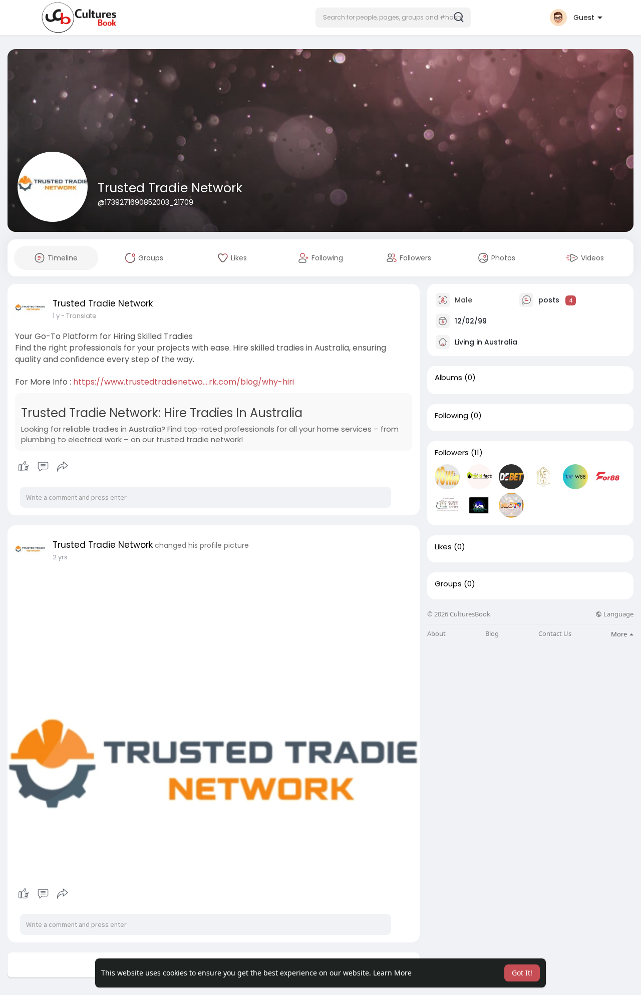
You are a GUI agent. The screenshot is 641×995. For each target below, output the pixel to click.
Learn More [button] (392, 972)
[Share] (62, 466)
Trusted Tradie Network (170, 188)
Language (617, 614)
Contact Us (554, 633)
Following (451, 416)
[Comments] (43, 466)
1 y (56, 315)
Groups (448, 584)
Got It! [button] (522, 972)
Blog (492, 633)
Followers (452, 453)
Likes (443, 547)
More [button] (619, 633)
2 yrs (60, 557)
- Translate (79, 315)
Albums (448, 378)
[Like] (43, 466)
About (436, 633)
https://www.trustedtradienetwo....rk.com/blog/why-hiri (183, 382)
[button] (393, 18)
